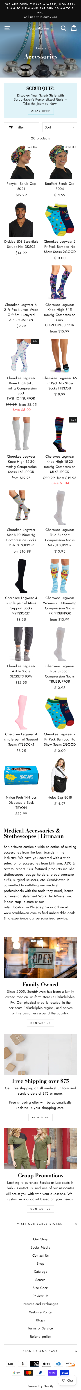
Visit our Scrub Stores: (40, 1224)
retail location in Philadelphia (26, 907)
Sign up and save (40, 1351)
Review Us (40, 1295)
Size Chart (40, 1287)
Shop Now (40, 1117)
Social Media (40, 1247)
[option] (40, 10)
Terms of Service (40, 1328)
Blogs (40, 1320)
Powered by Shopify (41, 1386)
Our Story (40, 1239)
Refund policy (40, 1336)
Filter (19, 127)
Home (39, 48)
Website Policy (40, 1312)
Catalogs (40, 1271)
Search (40, 1279)
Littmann (55, 863)
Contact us (25, 1188)
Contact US (40, 1023)
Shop (41, 1263)
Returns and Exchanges (40, 1304)
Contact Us (40, 1209)
